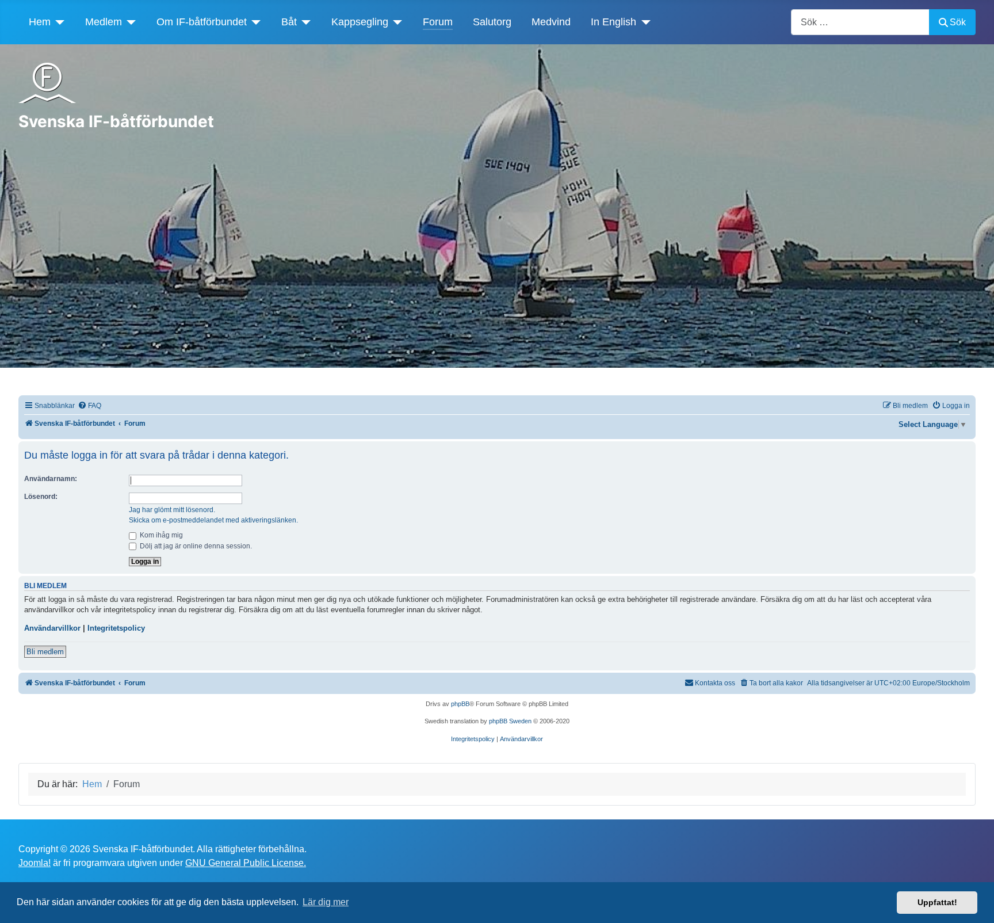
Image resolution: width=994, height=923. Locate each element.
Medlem (103, 22)
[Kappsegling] (395, 21)
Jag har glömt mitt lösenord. (172, 510)
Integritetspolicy (116, 628)
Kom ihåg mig (160, 535)
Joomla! (34, 863)
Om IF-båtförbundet (201, 22)
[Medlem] (129, 21)
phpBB (460, 703)
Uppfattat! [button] (937, 902)
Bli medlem (45, 651)
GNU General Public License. (245, 863)
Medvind (551, 22)
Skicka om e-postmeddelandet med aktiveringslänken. (213, 520)
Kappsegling (359, 22)
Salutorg (492, 22)
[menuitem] (89, 406)
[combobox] (860, 22)
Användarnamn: (50, 479)
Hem (40, 22)
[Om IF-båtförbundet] (254, 21)
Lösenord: (41, 497)
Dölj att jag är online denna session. (195, 546)
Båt (289, 22)
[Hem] (58, 21)
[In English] (643, 21)
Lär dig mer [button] (326, 902)
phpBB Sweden (510, 721)
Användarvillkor (52, 628)
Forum (438, 22)
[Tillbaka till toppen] (974, 902)
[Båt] (304, 21)
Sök (958, 22)
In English (613, 22)
